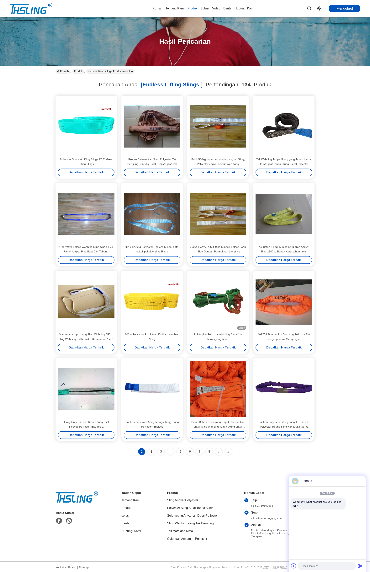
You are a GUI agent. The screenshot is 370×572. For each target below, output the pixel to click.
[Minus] (360, 481)
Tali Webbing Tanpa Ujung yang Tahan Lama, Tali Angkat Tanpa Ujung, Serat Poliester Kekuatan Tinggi (284, 164)
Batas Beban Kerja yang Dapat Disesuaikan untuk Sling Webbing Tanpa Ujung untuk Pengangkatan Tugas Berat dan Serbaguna (218, 426)
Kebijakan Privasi (66, 567)
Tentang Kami (175, 8)
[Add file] (293, 566)
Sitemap (84, 567)
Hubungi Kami (244, 8)
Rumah (157, 8)
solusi (204, 8)
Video (216, 8)
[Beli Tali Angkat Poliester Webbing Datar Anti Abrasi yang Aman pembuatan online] (218, 301)
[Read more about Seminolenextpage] (218, 451)
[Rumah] (77, 501)
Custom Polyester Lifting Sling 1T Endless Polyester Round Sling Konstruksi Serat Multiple (283, 426)
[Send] (360, 566)
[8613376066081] (69, 521)
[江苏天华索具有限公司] (31, 8)
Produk (192, 8)
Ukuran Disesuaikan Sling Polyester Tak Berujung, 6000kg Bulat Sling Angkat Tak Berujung (152, 164)
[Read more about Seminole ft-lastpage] (228, 451)
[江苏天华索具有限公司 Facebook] (59, 521)
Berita (227, 8)
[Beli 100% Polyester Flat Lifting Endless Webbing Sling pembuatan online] (152, 301)
